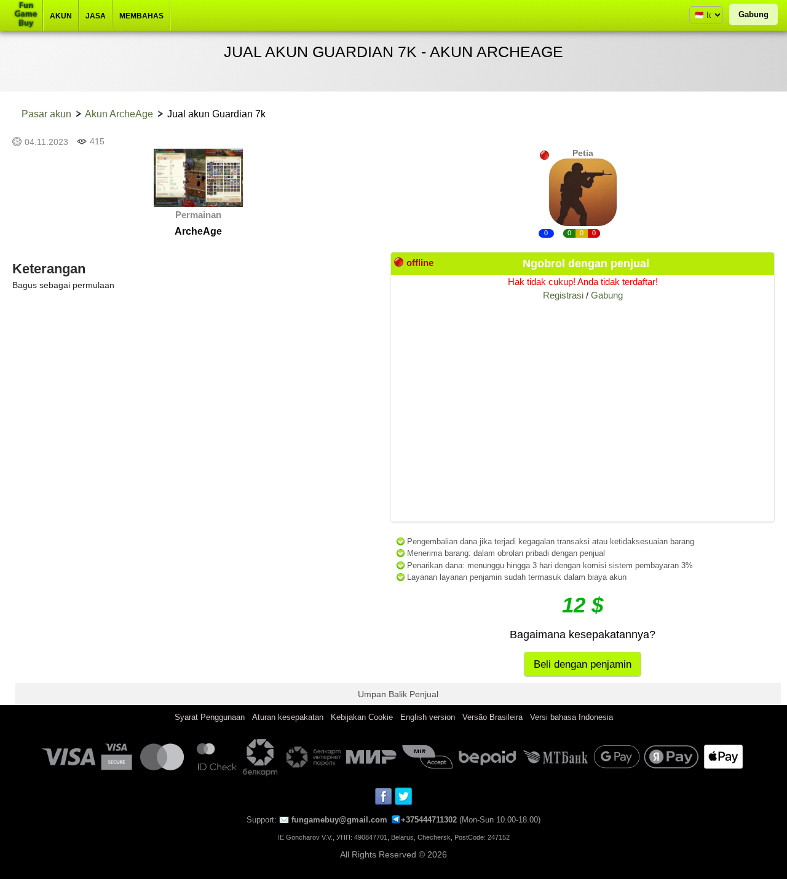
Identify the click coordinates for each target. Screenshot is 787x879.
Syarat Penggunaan (210, 717)
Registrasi (563, 295)
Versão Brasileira (492, 717)
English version (427, 717)
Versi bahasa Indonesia (571, 717)
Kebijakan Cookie (362, 717)
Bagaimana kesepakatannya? (582, 634)
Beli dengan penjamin (582, 664)
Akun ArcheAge (119, 114)
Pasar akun (46, 114)
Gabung (753, 14)
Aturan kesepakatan (287, 717)
